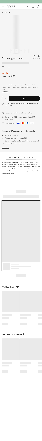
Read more (5, 92)
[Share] (34, 57)
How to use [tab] (30, 157)
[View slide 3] (21, 51)
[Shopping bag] (38, 6)
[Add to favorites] (38, 57)
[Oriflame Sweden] (10, 6)
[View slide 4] (26, 51)
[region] (21, 34)
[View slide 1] (12, 51)
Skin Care (7, 12)
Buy (24, 98)
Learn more (5, 148)
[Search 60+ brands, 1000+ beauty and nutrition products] (28, 6)
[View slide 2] (16, 51)
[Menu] (3, 6)
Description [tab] (14, 157)
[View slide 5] (30, 51)
